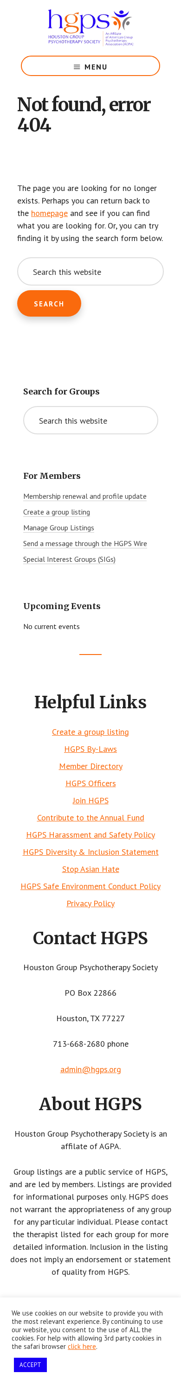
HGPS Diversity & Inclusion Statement (91, 851)
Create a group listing (56, 511)
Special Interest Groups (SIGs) (69, 559)
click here (82, 1346)
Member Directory (91, 766)
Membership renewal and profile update (85, 496)
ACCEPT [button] (30, 1365)
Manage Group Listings (58, 527)
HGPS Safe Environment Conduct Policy (90, 886)
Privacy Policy (90, 903)
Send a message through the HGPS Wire (85, 543)
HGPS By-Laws (90, 749)
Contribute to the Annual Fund (90, 817)
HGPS (90, 27)
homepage (49, 213)
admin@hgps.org (90, 1069)
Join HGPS (91, 800)
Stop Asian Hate (90, 869)
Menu (96, 66)
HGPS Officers (90, 783)
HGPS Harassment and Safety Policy (90, 834)
